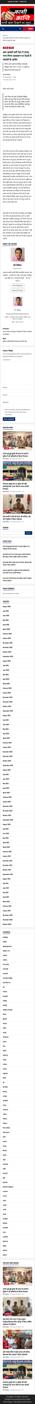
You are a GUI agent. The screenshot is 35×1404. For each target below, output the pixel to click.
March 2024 (6, 738)
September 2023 (8, 765)
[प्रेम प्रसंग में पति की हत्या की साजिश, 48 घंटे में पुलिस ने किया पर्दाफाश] (17, 504)
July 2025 (6, 665)
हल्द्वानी (5, 1255)
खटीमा (4, 1028)
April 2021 (6, 897)
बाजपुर (4, 1146)
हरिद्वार (4, 1246)
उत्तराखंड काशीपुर (7, 978)
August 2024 (7, 715)
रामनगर (5, 1196)
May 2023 (6, 783)
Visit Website (17, 285)
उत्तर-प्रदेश (6, 964)
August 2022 (7, 824)
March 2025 (6, 683)
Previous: (17, 331)
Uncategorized (7, 946)
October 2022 (7, 815)
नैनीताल (5, 1119)
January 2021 (7, 911)
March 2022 (6, 847)
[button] (3, 29)
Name (5, 387)
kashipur (5, 937)
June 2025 (6, 670)
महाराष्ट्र (5, 1173)
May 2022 (6, 838)
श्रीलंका (5, 1223)
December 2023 (7, 752)
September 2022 (8, 820)
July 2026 (6, 611)
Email (5, 395)
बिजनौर (5, 1150)
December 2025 (7, 643)
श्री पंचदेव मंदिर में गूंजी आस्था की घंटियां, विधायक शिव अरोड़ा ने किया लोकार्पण (16, 1353)
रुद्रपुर (5, 1205)
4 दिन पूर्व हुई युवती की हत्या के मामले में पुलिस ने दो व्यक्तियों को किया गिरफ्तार (15, 454)
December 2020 (8, 915)
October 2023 (7, 761)
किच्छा (4, 1014)
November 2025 (7, 647)
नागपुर (4, 1105)
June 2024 (6, 724)
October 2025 (7, 652)
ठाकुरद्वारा (5, 1073)
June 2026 (6, 615)
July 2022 (6, 829)
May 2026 (6, 620)
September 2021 (8, 874)
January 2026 (7, 638)
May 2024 (6, 729)
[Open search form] (20, 29)
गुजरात (4, 1041)
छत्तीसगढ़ (5, 1055)
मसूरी (4, 1169)
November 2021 (7, 865)
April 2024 (6, 733)
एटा (4, 987)
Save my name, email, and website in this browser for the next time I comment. (17, 412)
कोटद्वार (5, 1023)
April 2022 (6, 842)
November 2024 (7, 702)
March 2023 (6, 792)
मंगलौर (4, 1155)
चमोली (4, 1051)
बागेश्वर (5, 1141)
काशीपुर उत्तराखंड (7, 1010)
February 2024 (7, 743)
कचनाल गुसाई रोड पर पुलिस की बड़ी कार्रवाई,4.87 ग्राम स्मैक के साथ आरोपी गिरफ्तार (16, 486)
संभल (4, 1232)
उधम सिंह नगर (6, 982)
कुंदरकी (5, 1019)
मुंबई (4, 1178)
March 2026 (6, 629)
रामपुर (4, 1200)
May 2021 (5, 892)
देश (3, 1082)
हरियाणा (5, 1250)
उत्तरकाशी (5, 969)
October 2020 (7, 924)
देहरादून (5, 1091)
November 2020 (8, 920)
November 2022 (7, 811)
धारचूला (5, 1096)
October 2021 (7, 870)
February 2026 (7, 634)
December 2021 (7, 861)
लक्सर (4, 1214)
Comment (7, 360)
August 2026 (7, 606)
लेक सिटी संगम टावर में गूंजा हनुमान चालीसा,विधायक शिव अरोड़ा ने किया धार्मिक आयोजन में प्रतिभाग (17, 1322)
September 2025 (8, 656)
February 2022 (7, 851)
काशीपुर (11, 48)
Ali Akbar (7, 74)
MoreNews (18, 1402)
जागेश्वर (5, 1064)
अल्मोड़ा (5, 960)
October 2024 (7, 706)
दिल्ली (4, 1078)
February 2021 (7, 906)
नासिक (5, 1114)
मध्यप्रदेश (5, 1164)
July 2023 (6, 774)
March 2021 (6, 901)
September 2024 (8, 711)
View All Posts (17, 290)
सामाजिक (5, 1237)
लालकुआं (5, 1218)
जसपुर (4, 1060)
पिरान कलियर (6, 1128)
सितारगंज (5, 1241)
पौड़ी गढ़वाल (6, 1132)
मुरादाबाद (5, 1182)
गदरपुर (4, 1032)
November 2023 (7, 756)
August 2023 (7, 770)
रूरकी (4, 1209)
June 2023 (6, 779)
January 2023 (7, 802)
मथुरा (4, 1159)
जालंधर (5, 1069)
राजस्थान (5, 1191)
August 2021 (6, 879)
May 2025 (6, 674)
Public (5, 942)
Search (5, 527)
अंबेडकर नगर (6, 951)
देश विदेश (5, 1087)
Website (5, 402)
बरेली (4, 1137)
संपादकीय (5, 1228)
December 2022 (7, 806)
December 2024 (7, 697)
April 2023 (6, 788)
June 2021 (6, 888)
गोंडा (4, 1046)
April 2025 (6, 679)
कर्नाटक (5, 991)
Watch (30, 29)
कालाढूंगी (5, 996)
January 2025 (7, 693)
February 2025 (7, 688)
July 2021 (5, 883)
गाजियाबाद (5, 1037)
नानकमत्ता (5, 1109)
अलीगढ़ (5, 955)
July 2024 (6, 720)
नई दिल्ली (5, 1100)
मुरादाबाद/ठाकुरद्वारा (8, 1187)
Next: (15, 339)
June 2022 (6, 833)
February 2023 (7, 797)
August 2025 (7, 661)
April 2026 (6, 625)
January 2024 (7, 747)
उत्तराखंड (5, 48)
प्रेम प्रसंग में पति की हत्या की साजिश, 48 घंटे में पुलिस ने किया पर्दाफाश (16, 517)
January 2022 (7, 856)
